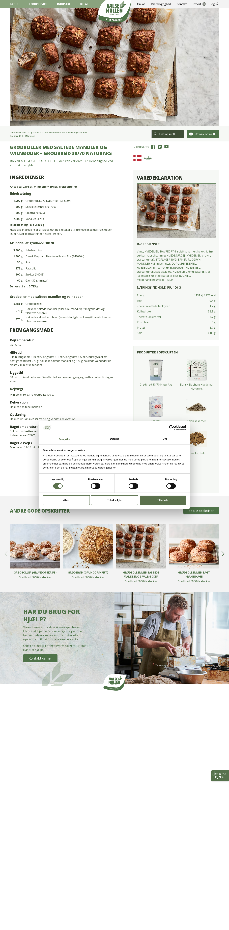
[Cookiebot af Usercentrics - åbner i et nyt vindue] (171, 427)
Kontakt (182, 4)
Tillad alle (162, 500)
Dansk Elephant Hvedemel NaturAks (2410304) (54, 256)
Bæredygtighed (161, 4)
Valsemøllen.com (18, 132)
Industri (63, 4)
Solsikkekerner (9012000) (41, 207)
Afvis (66, 500)
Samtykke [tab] (64, 439)
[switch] (95, 486)
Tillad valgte (114, 500)
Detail (84, 4)
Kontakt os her (40, 658)
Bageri (14, 4)
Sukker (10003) (34, 274)
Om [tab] (165, 438)
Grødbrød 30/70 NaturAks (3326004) (48, 201)
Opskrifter (34, 132)
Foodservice (38, 4)
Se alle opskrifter (201, 511)
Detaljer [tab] (114, 438)
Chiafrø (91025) (35, 213)
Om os (141, 4)
